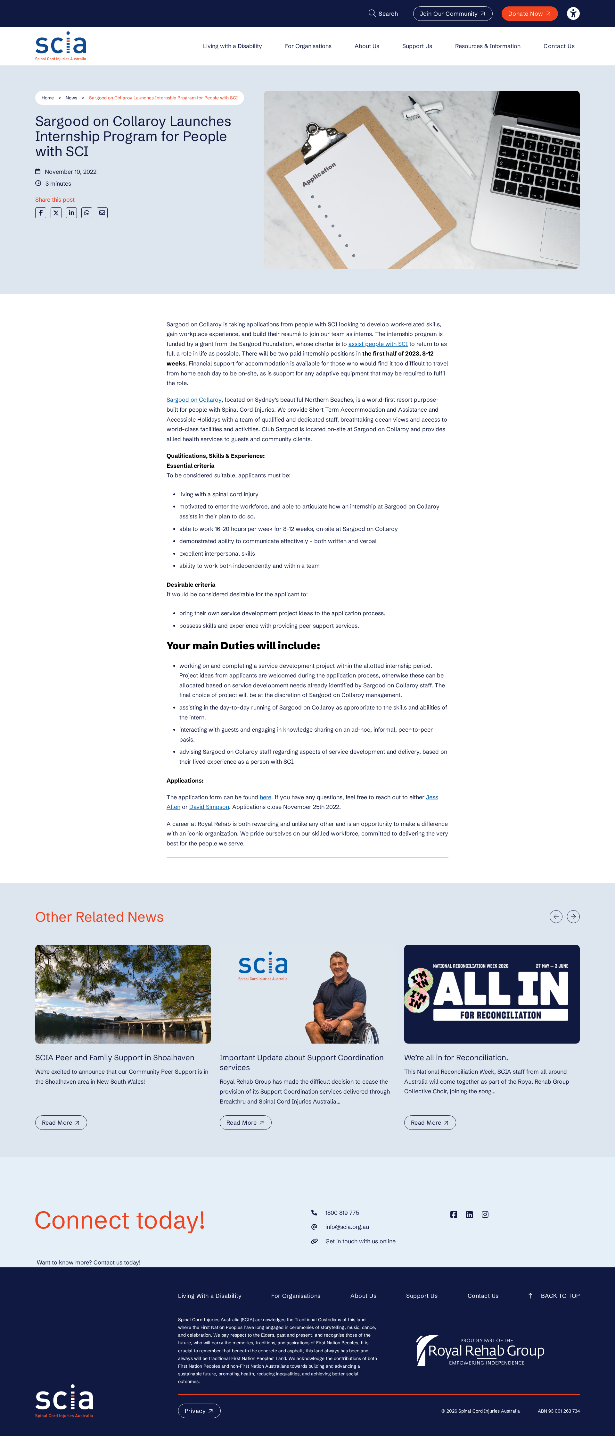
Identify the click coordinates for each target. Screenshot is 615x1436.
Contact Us (559, 46)
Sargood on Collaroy (194, 399)
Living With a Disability (210, 1295)
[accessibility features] (573, 13)
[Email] (102, 212)
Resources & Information (488, 46)
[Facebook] (40, 212)
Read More (57, 1122)
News (71, 98)
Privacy (195, 1411)
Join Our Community (449, 13)
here (265, 797)
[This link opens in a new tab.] (453, 1214)
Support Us (417, 46)
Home (48, 98)
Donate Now (525, 13)
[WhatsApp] (86, 212)
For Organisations (308, 46)
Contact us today (116, 1262)
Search (388, 13)
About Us (367, 46)
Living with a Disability (232, 46)
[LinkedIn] (71, 212)
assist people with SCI (378, 344)
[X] (56, 212)
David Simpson (209, 806)
